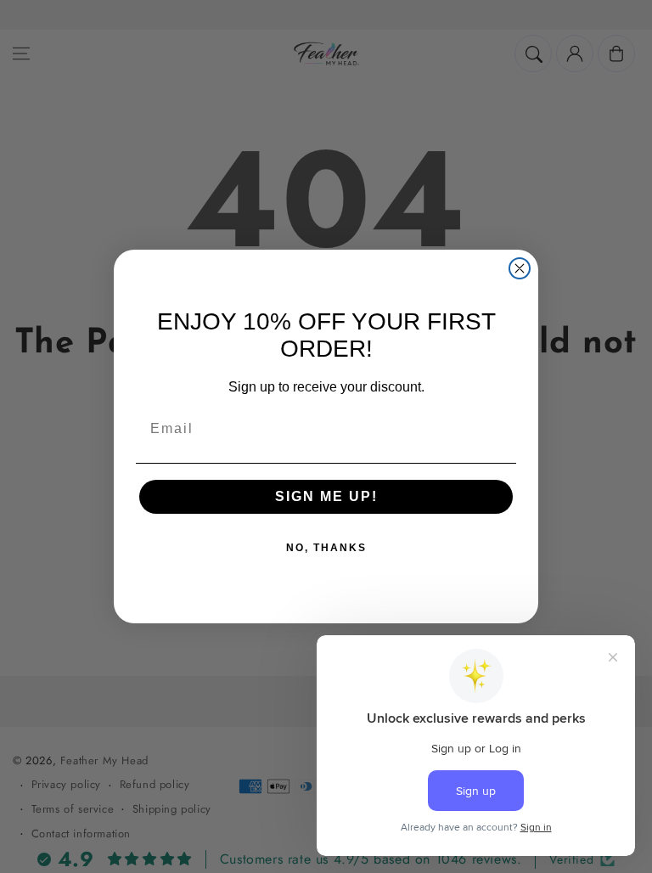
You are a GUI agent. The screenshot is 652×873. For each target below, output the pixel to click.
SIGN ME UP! (326, 496)
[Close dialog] (519, 268)
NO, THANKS (326, 548)
